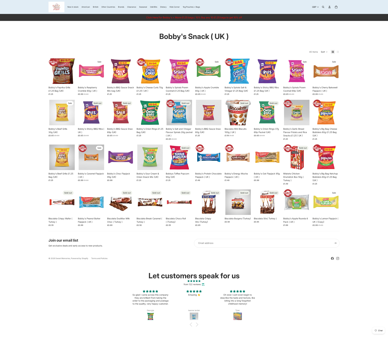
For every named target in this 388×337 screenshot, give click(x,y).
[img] (194, 281)
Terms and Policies (99, 258)
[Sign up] (335, 243)
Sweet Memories (62, 258)
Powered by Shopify (79, 258)
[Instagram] (338, 258)
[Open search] (323, 7)
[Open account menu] (329, 7)
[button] (324, 52)
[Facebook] (332, 258)
